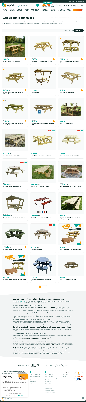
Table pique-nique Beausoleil (67, 123)
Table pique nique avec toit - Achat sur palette (14, 279)
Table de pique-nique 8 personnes (11, 61)
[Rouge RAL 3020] (44, 212)
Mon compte (33, 381)
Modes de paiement (34, 379)
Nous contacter (81, 1)
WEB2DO (30, 397)
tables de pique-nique (21, 301)
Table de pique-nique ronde (38, 249)
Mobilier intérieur (19, 10)
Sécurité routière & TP (61, 10)
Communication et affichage (35, 10)
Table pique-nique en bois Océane (11, 155)
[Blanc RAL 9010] (40, 212)
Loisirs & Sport (69, 10)
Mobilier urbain (5, 10)
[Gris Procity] (38, 212)
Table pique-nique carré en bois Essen (12, 249)
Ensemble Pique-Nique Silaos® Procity (40, 217)
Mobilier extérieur (12, 10)
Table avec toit (35, 92)
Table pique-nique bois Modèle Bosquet (69, 155)
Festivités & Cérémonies (45, 10)
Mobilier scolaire (53, 10)
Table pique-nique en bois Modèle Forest (13, 186)
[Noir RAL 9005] (46, 212)
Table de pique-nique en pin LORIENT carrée (70, 186)
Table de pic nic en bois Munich (67, 92)
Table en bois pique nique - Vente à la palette (71, 249)
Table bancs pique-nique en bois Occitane (41, 61)
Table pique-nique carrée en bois (68, 279)
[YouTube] (83, 398)
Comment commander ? (35, 374)
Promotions (77, 10)
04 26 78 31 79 (48, 5)
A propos (32, 378)
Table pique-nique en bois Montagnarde (41, 155)
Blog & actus (74, 1)
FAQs (70, 1)
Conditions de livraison (35, 376)
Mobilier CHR (27, 10)
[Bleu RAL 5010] (42, 212)
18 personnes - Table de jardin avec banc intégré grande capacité (70, 218)
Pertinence (77, 30)
